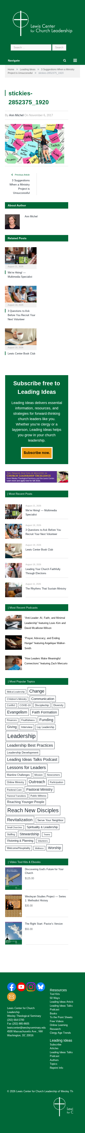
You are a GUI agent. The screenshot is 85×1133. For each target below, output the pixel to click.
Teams (47, 834)
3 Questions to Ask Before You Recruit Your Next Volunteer (21, 315)
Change (36, 691)
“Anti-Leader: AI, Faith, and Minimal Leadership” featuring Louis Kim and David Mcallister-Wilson (45, 622)
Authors (54, 1060)
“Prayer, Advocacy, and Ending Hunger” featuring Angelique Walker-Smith (45, 643)
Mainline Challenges (18, 774)
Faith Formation (44, 712)
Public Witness (38, 795)
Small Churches (14, 827)
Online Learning (59, 1025)
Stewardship (29, 834)
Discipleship (42, 705)
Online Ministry (15, 782)
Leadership (21, 736)
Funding (46, 720)
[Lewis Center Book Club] (21, 338)
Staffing (11, 834)
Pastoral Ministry (39, 789)
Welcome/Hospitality (18, 848)
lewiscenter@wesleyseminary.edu (26, 1027)
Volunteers (43, 841)
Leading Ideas (61, 1040)
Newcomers (53, 775)
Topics (53, 1063)
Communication (42, 699)
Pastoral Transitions (16, 796)
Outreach (37, 782)
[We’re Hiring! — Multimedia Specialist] (21, 257)
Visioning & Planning (20, 840)
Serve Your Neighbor (50, 820)
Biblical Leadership (16, 692)
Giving (12, 727)
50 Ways (55, 997)
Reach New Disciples (33, 810)
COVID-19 (25, 705)
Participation (56, 782)
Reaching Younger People (25, 802)
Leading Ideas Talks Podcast (32, 759)
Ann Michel (16, 115)
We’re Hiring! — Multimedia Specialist (41, 512)
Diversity (58, 705)
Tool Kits (55, 993)
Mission (38, 775)
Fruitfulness (28, 720)
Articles (54, 1048)
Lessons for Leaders (26, 767)
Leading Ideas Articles (62, 1001)
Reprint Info (56, 1067)
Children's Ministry (17, 699)
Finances (12, 720)
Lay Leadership (45, 727)
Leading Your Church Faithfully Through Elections (43, 571)
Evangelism (17, 712)
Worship (54, 848)
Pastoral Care (14, 790)
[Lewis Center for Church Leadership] (42, 23)
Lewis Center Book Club (21, 353)
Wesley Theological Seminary (24, 1015)
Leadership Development (22, 752)
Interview (26, 727)
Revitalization (20, 819)
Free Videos (57, 1021)
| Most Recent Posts (19, 493)
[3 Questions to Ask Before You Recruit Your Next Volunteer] (21, 296)
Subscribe (55, 1044)
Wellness (39, 848)
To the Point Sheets (61, 1017)
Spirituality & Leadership (42, 827)
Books (53, 1013)
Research (55, 1029)
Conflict (11, 705)
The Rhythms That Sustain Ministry (46, 588)
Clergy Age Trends (60, 1032)
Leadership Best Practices (30, 745)
